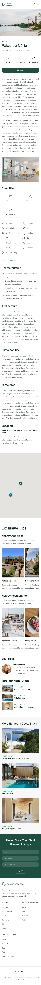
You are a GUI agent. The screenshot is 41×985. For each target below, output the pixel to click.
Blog (3, 948)
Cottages (25, 911)
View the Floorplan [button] (9, 260)
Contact (5, 944)
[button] (34, 4)
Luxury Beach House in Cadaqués (15, 758)
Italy (3, 924)
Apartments (27, 907)
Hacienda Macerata (22, 689)
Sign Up (20, 871)
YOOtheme (21, 979)
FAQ (3, 952)
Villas (24, 920)
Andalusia (19, 687)
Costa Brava (20, 696)
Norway (5, 907)
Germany (5, 920)
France (4, 928)
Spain (4, 916)
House (4, 41)
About (4, 940)
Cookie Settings (8, 956)
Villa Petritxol (19, 698)
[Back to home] (7, 4)
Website (20, 70)
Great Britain (7, 911)
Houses (25, 916)
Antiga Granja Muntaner (24, 707)
